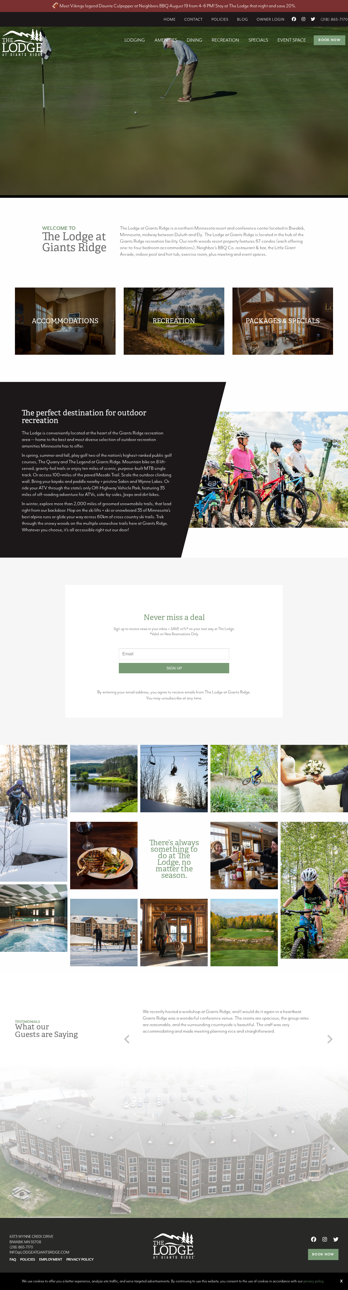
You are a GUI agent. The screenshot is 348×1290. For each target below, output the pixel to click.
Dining (194, 40)
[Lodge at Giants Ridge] (23, 42)
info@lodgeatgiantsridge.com (39, 1252)
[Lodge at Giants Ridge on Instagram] (304, 19)
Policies (220, 19)
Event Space (292, 40)
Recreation (225, 40)
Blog (242, 19)
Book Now (329, 40)
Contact (193, 19)
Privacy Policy (80, 1260)
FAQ (13, 1260)
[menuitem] (169, 19)
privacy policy (313, 1281)
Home (170, 19)
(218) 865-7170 (334, 19)
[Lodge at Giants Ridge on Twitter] (313, 19)
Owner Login (270, 19)
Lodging (135, 40)
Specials (258, 40)
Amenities (165, 40)
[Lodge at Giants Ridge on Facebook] (294, 19)
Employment (50, 1260)
